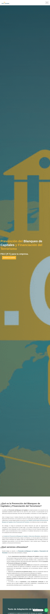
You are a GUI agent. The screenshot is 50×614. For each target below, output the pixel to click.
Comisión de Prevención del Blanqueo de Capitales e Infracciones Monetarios (22, 536)
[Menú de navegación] (47, 3)
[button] (46, 610)
